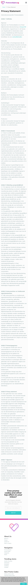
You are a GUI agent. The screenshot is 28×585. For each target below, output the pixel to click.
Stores (5, 554)
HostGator (6, 565)
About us (6, 538)
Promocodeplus (7, 549)
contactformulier (17, 37)
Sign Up (13, 512)
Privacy (6, 540)
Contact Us (6, 541)
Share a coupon (7, 543)
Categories (6, 553)
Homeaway (6, 562)
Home (3, 7)
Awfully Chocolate (8, 561)
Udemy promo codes (9, 573)
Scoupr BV (23, 27)
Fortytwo (6, 567)
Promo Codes (7, 551)
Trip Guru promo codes (9, 575)
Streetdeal (6, 564)
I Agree (23, 583)
